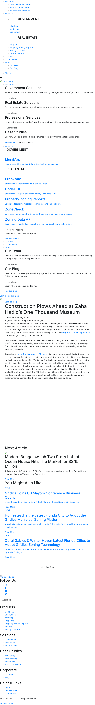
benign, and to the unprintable (75, 332)
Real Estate (10, 642)
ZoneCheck (15, 32)
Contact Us (10, 693)
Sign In (8, 73)
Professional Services (20, 10)
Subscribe (6, 600)
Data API (9, 56)
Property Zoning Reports (21, 47)
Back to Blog (11, 301)
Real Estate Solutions (20, 7)
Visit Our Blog (47, 567)
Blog (7, 677)
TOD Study (10, 655)
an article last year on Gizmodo (32, 354)
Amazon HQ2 (11, 661)
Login (7, 687)
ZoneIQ (8, 626)
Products (9, 13)
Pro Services (11, 645)
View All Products (18, 53)
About (8, 62)
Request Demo (12, 238)
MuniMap (14, 26)
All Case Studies (25, 142)
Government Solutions (20, 4)
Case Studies (11, 59)
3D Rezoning (11, 658)
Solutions (9, 1)
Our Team (14, 65)
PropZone (14, 44)
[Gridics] (7, 81)
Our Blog (14, 68)
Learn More (12, 98)
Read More (10, 142)
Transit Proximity (13, 664)
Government (10, 639)
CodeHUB (14, 29)
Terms (10, 703)
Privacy (3, 703)
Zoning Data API (17, 50)
